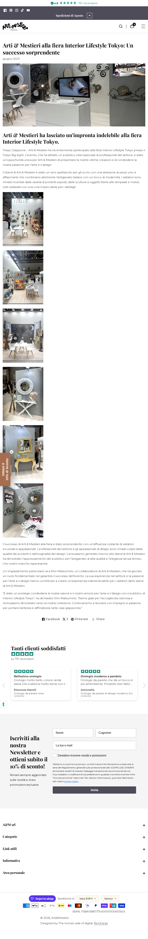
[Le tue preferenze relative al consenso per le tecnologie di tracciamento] (3, 704)
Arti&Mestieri (60, 917)
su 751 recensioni (22, 659)
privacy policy (71, 781)
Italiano (109, 898)
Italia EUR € (86, 898)
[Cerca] (122, 26)
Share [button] (100, 619)
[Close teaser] (11, 452)
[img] (76, 653)
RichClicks (101, 923)
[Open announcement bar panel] (89, 15)
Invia (94, 790)
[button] (4, 685)
